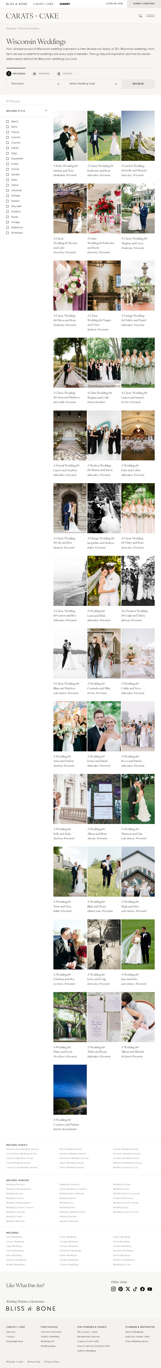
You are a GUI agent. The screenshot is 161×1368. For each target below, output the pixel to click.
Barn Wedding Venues (71, 1149)
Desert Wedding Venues (72, 1167)
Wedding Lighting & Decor (73, 1212)
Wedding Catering (15, 1212)
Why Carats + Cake (87, 1332)
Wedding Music (67, 1207)
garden (15, 174)
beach (14, 121)
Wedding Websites (15, 1221)
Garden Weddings (122, 1246)
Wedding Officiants (69, 1221)
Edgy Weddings (14, 1246)
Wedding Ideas (48, 1346)
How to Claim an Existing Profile (93, 1346)
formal (15, 169)
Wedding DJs (66, 1203)
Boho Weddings (14, 1237)
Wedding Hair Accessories (126, 1193)
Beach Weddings (121, 1255)
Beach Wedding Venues (72, 1163)
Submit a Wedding (50, 1336)
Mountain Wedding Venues (126, 1153)
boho (14, 127)
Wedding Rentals (68, 1216)
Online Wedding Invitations (73, 1189)
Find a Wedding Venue (136, 1341)
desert (15, 148)
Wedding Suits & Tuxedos (126, 1203)
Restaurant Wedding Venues (74, 1158)
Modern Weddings (15, 1264)
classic (15, 132)
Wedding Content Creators (20, 1207)
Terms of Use (34, 1362)
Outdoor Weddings (69, 1260)
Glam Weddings (14, 1255)
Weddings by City (122, 1264)
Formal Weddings (15, 1250)
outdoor (16, 211)
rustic (14, 217)
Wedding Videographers (18, 1203)
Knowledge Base (14, 1341)
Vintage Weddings (69, 1241)
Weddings (11, 28)
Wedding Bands (68, 1198)
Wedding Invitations (70, 1184)
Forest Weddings (121, 1241)
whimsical (17, 233)
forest (14, 164)
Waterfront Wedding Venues (127, 1163)
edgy (14, 153)
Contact (10, 1336)
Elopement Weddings (70, 1250)
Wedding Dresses (122, 1184)
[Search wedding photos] (65, 4)
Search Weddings (134, 1332)
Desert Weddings (121, 1237)
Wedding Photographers (18, 1189)
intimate (15, 196)
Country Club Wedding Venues (22, 1167)
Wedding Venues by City (125, 1167)
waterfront (17, 227)
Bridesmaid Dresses (123, 1198)
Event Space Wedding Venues (21, 1153)
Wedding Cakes (14, 1216)
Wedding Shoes (121, 1189)
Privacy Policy (51, 1362)
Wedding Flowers (15, 1198)
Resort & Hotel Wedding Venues (22, 1149)
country (15, 143)
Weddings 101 (47, 1341)
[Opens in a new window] (16, 4)
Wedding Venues (14, 1193)
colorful (15, 137)
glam (14, 180)
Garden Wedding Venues (125, 1149)
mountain (16, 206)
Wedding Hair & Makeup (72, 1193)
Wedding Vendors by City (126, 1212)
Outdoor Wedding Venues (126, 1158)
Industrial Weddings (16, 1260)
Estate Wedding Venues (18, 1163)
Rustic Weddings (68, 1237)
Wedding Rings (120, 1207)
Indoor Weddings (68, 1255)
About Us (11, 1332)
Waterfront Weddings (124, 1260)
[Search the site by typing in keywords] (139, 15)
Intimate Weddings (69, 1246)
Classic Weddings (15, 1241)
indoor (15, 185)
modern (15, 201)
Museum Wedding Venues (73, 1153)
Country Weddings (69, 1264)
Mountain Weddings (123, 1250)
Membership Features (88, 1336)
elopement (17, 158)
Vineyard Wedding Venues (19, 1158)
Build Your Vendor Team (137, 1336)
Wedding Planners (15, 1184)
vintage (15, 222)
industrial (16, 190)
